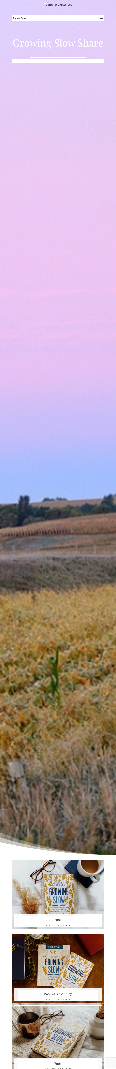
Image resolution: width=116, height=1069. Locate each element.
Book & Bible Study (58, 994)
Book (58, 920)
